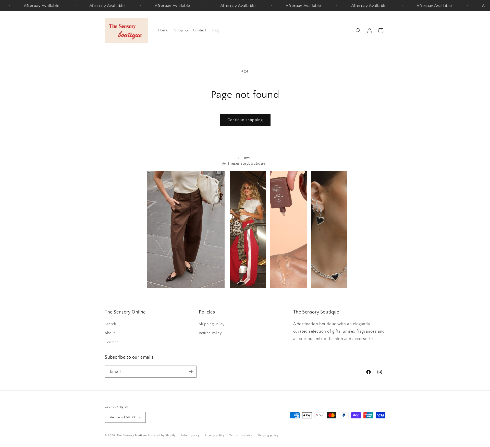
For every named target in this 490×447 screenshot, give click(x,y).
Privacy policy (214, 435)
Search (110, 324)
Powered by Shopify (162, 435)
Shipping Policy (211, 324)
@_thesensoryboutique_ (245, 163)
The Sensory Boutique (132, 435)
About (110, 333)
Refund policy (190, 435)
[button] (180, 30)
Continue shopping (245, 120)
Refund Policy (210, 333)
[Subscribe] (190, 372)
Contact (111, 342)
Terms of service (240, 435)
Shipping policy (268, 435)
